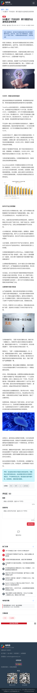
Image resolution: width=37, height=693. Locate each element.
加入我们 (10, 653)
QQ (20, 486)
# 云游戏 (12, 618)
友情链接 (23, 653)
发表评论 (5, 507)
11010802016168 (29, 691)
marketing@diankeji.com (13, 656)
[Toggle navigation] (33, 3)
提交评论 (30, 524)
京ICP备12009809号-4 (28, 689)
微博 (16, 486)
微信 (11, 486)
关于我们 (3, 653)
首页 (2, 9)
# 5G (5, 618)
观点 (7, 9)
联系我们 (16, 653)
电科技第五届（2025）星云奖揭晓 (12, 606)
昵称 (3, 498)
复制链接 (25, 486)
